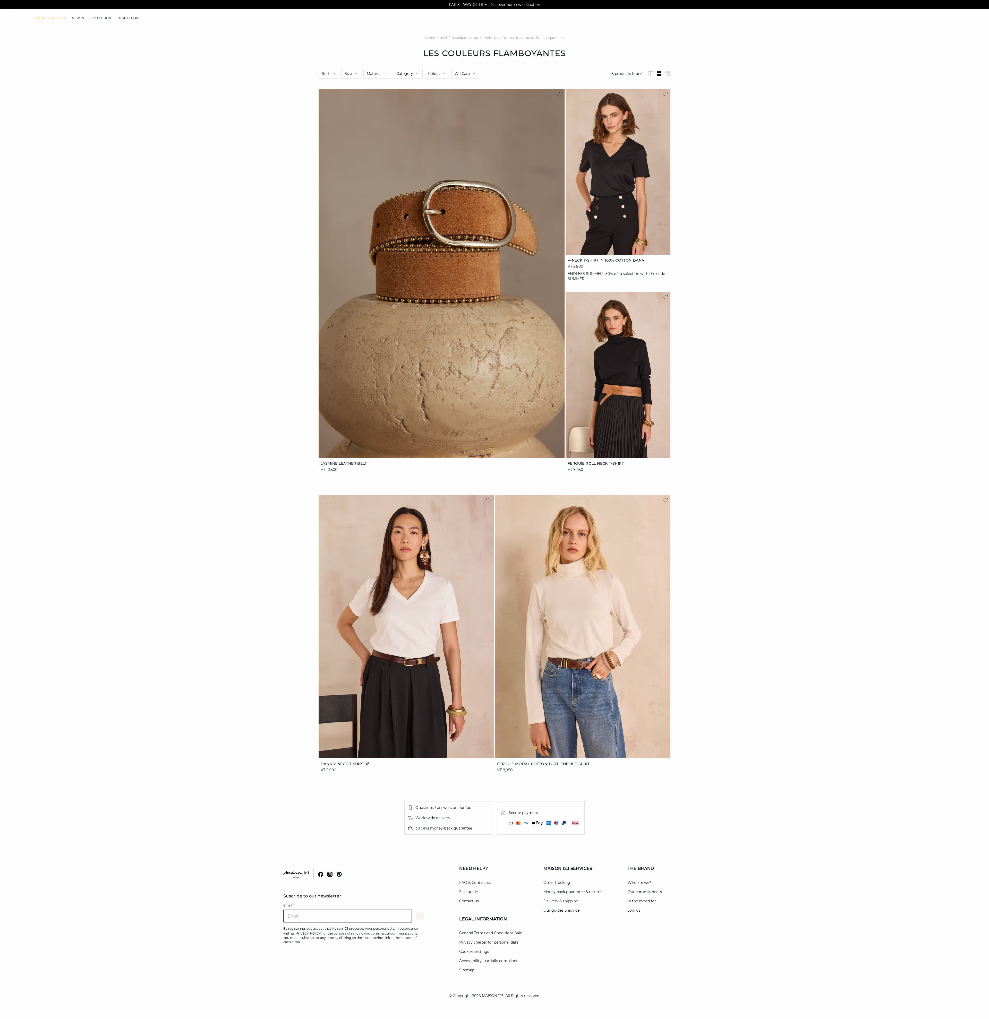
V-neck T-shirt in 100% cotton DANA (606, 260)
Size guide (468, 892)
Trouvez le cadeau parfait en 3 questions (533, 38)
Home (430, 38)
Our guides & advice (561, 910)
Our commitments (645, 892)
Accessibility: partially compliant (488, 960)
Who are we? (639, 882)
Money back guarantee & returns (572, 892)
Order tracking (556, 882)
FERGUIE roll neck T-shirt (596, 463)
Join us (634, 910)
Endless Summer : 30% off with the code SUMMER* (494, 4)
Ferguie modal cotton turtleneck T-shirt (543, 763)
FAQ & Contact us (475, 882)
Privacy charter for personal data (488, 942)
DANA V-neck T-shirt (343, 763)
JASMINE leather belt (344, 463)
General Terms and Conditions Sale (490, 933)
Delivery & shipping (560, 901)
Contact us (469, 901)
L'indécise (490, 38)
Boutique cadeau (464, 38)
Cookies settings (474, 951)
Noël (443, 38)
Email (288, 905)
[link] (51, 18)
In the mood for (642, 901)
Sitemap (466, 970)
